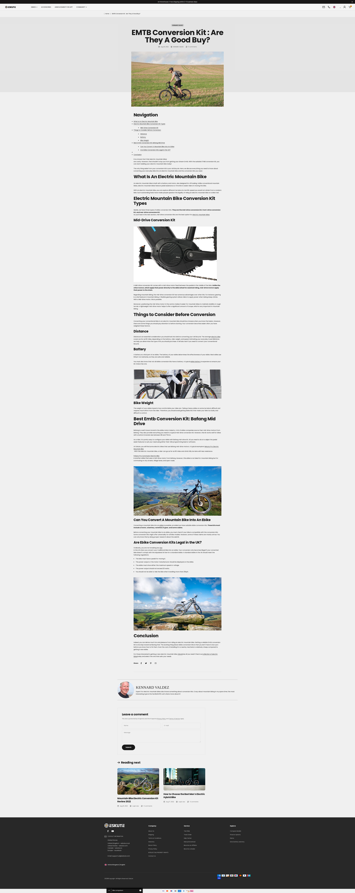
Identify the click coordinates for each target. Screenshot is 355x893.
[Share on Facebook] (141, 663)
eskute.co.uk (125, 843)
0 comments (192, 47)
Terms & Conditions (154, 838)
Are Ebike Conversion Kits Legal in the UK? (155, 150)
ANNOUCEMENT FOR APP (64, 7)
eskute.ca (118, 848)
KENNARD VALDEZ (177, 25)
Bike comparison (127, 890)
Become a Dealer (189, 849)
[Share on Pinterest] (151, 663)
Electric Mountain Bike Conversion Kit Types (149, 124)
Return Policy (152, 845)
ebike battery (196, 362)
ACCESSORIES (46, 7)
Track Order (188, 835)
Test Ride (187, 831)
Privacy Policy (161, 719)
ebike (161, 525)
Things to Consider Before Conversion (147, 130)
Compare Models (235, 831)
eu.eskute (117, 850)
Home (107, 14)
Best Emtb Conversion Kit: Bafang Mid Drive (149, 143)
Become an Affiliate (190, 845)
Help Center (188, 838)
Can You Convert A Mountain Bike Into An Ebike (157, 147)
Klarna (232, 838)
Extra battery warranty (237, 842)
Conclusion (138, 155)
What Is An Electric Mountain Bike (146, 121)
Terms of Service (174, 719)
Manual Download (189, 842)
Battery (143, 137)
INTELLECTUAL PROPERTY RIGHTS (158, 852)
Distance (143, 134)
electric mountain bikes (201, 215)
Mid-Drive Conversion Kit (149, 128)
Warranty (151, 842)
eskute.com (123, 846)
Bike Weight (144, 140)
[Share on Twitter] (146, 663)
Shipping (151, 835)
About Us (151, 831)
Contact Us (152, 856)
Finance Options (235, 835)
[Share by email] (155, 663)
